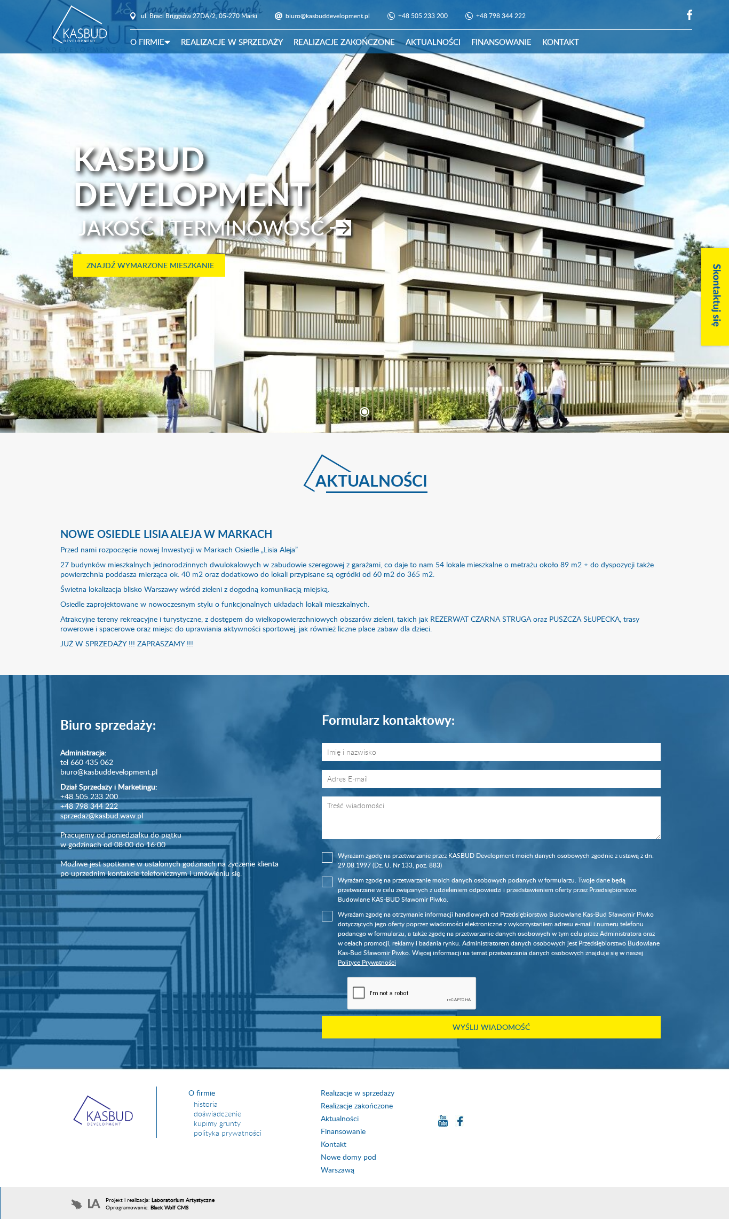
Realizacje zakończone (344, 41)
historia (206, 1104)
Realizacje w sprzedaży (232, 41)
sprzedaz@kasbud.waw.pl (101, 815)
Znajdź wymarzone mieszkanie (149, 265)
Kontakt (560, 41)
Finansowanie (501, 41)
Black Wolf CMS (169, 1207)
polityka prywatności (228, 1133)
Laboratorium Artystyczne (183, 1200)
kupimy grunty (217, 1123)
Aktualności (433, 41)
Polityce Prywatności (367, 962)
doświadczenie (217, 1113)
